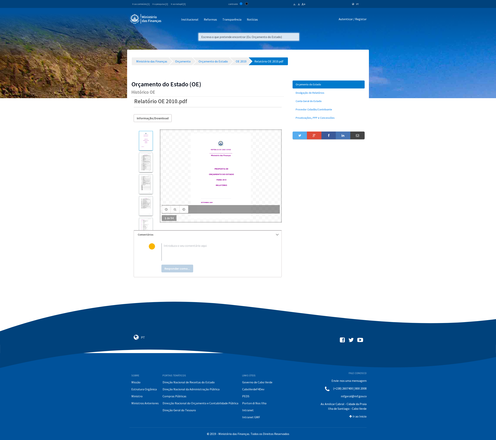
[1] (146, 140)
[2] (146, 162)
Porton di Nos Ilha (254, 403)
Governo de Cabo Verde (257, 382)
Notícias (252, 19)
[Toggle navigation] (167, 20)
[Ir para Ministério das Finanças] (145, 19)
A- (295, 4)
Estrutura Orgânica (144, 389)
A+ (304, 4)
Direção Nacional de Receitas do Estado (189, 382)
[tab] (208, 235)
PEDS (245, 396)
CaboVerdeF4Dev (253, 389)
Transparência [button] (231, 19)
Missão (135, 382)
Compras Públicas (174, 396)
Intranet (248, 410)
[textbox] (214, 252)
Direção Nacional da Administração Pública (191, 389)
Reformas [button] (210, 19)
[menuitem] (329, 84)
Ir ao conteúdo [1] (141, 4)
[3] (146, 184)
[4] (146, 206)
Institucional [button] (189, 19)
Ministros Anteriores (145, 403)
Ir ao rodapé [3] (178, 4)
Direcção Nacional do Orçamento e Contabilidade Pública (200, 403)
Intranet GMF (251, 417)
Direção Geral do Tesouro (179, 410)
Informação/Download (153, 118)
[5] (146, 227)
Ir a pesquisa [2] (160, 4)
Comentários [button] (145, 234)
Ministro (137, 396)
